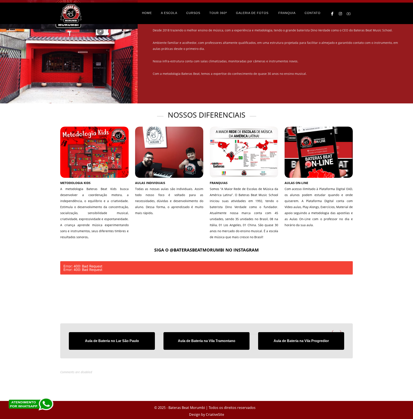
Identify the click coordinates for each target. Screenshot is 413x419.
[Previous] (333, 331)
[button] (332, 13)
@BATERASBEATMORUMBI (197, 250)
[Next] (340, 331)
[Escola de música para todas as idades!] (71, 13)
